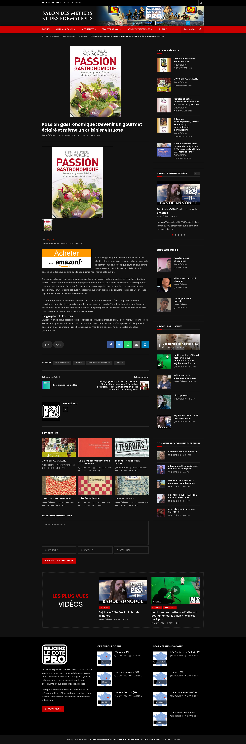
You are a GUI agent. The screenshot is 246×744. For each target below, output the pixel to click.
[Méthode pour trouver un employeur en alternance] (161, 484)
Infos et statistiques (138, 29)
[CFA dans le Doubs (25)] (160, 719)
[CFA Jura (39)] (160, 679)
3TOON (177, 739)
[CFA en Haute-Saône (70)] (160, 699)
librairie (119, 362)
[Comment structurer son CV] (161, 455)
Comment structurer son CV (183, 451)
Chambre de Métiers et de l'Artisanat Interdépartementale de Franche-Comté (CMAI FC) (124, 739)
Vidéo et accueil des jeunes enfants (184, 60)
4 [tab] (181, 235)
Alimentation (69, 36)
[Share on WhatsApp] (128, 344)
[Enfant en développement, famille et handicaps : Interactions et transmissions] (164, 125)
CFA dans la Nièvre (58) (126, 672)
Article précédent (51, 377)
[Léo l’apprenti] (164, 402)
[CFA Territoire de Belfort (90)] (160, 658)
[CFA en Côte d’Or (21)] (104, 699)
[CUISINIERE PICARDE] (132, 485)
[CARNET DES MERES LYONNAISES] (59, 485)
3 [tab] (178, 235)
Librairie (162, 29)
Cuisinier (83, 36)
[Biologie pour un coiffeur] (46, 385)
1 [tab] (173, 235)
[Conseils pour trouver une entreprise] (161, 513)
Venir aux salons (65, 29)
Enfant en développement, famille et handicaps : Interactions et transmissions (186, 124)
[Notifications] (201, 3)
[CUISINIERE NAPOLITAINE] (59, 447)
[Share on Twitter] (119, 344)
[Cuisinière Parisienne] (95, 485)
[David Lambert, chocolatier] (164, 265)
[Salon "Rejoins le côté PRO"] (67, 15)
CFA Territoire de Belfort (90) (185, 652)
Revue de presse (170, 608)
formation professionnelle (99, 362)
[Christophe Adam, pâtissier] (164, 305)
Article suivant (141, 377)
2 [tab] (175, 235)
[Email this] (136, 344)
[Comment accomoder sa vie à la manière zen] (95, 447)
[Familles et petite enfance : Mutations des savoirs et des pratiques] (164, 105)
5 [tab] (184, 235)
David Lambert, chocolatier (181, 259)
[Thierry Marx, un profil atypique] (164, 285)
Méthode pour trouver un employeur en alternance (181, 482)
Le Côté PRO (49, 135)
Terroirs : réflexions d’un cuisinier (127, 462)
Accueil (45, 36)
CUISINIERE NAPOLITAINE (54, 460)
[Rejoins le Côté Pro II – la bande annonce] (164, 422)
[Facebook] (65, 409)
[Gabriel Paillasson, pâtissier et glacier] (178, 342)
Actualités (88, 29)
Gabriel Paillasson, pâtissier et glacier (184, 343)
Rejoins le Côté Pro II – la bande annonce (177, 210)
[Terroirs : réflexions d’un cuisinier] (132, 447)
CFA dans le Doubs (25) (182, 712)
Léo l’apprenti (181, 395)
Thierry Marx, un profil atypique (185, 279)
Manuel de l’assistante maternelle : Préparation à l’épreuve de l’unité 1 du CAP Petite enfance (187, 147)
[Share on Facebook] (110, 344)
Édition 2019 (104, 608)
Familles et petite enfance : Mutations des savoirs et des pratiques (91, 3)
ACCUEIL (46, 29)
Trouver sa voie (110, 29)
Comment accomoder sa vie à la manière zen (94, 462)
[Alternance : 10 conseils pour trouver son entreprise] (161, 469)
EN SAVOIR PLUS (52, 709)
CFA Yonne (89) (122, 652)
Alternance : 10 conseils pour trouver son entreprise (183, 467)
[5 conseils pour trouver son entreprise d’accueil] (161, 498)
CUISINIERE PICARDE (124, 498)
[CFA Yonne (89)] (104, 658)
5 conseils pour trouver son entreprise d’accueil (182, 496)
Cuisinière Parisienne (89, 498)
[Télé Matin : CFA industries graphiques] (164, 382)
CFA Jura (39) (177, 672)
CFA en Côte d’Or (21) (125, 692)
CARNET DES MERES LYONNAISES (57, 498)
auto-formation (62, 362)
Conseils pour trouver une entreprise (181, 510)
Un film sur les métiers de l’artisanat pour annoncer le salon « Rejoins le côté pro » (187, 359)
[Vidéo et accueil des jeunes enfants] (164, 65)
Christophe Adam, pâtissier (183, 300)
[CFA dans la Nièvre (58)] (104, 679)
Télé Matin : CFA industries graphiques (185, 376)
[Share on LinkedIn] (145, 344)
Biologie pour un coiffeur (65, 385)
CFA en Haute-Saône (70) (183, 692)
